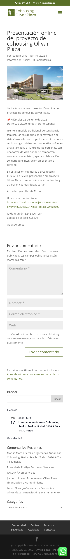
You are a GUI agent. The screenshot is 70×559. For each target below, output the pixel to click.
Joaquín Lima (19, 55)
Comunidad (19, 525)
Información (14, 60)
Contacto (49, 529)
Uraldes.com (49, 554)
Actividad (33, 529)
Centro (35, 525)
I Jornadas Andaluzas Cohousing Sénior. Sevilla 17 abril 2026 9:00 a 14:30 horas (39, 426)
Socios (27, 60)
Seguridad (17, 529)
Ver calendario (15, 438)
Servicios (48, 467)
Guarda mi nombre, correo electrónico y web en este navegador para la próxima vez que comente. (33, 338)
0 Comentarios (42, 60)
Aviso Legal (43, 549)
